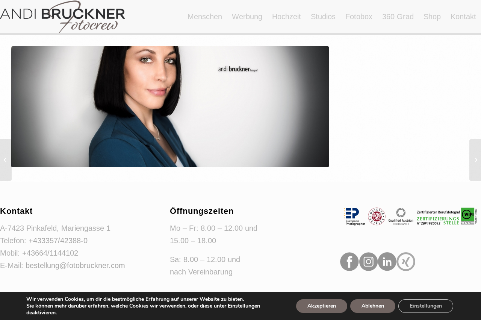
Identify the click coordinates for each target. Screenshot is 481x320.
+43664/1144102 (50, 253)
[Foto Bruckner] (62, 16)
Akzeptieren (321, 305)
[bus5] (475, 160)
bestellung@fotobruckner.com (75, 265)
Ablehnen (373, 305)
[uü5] (6, 160)
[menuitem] (205, 16)
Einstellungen (426, 305)
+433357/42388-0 (58, 240)
